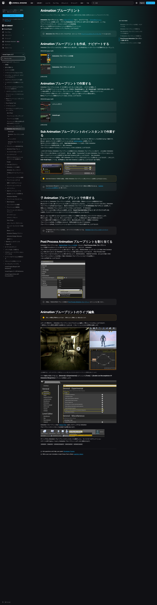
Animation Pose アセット (13, 149)
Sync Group (10, 220)
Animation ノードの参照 (13, 167)
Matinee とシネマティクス (13, 241)
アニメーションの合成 (12, 118)
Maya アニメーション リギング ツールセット (15, 99)
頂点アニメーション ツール (14, 191)
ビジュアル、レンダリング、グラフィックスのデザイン (14, 76)
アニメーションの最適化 (13, 207)
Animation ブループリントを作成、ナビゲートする (131, 25)
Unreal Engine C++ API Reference (14, 271)
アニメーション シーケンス (14, 185)
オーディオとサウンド (10, 247)
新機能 (6, 64)
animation (43, 444)
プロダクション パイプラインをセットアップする (14, 253)
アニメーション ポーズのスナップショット (15, 211)
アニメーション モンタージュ (14, 199)
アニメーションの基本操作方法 (15, 146)
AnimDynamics (78, 141)
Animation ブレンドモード (14, 170)
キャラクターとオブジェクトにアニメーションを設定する (14, 87)
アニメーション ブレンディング (15, 116)
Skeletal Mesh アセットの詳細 (68, 245)
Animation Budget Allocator (14, 236)
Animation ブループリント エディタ (15, 142)
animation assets (78, 444)
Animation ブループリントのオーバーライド (96, 229)
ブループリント (68, 20)
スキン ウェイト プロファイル (14, 223)
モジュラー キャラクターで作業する (15, 226)
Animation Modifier (12, 196)
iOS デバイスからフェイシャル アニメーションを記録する (15, 158)
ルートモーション (11, 214)
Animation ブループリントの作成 (16, 135)
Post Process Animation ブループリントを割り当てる (131, 39)
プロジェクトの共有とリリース (13, 261)
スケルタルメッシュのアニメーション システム (14, 109)
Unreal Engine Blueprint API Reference (12, 267)
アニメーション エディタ (13, 180)
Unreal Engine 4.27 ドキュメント (11, 62)
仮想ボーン (10, 239)
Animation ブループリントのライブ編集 (130, 43)
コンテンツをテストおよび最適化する (14, 257)
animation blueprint (59, 444)
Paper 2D (8, 244)
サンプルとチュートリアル (12, 263)
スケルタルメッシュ (95, 20)
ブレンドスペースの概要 (13, 204)
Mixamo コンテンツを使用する (15, 193)
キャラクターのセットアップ (14, 151)
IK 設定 (9, 162)
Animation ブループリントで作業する (130, 29)
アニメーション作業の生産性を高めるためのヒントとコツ (15, 122)
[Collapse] (3, 86)
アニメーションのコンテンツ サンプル (91, 33)
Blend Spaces (10, 201)
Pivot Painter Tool (11, 103)
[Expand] (3, 64)
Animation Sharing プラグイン (15, 233)
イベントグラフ (12, 139)
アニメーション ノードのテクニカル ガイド (14, 95)
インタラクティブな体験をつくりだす (14, 83)
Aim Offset (10, 113)
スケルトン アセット (12, 217)
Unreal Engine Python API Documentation (12, 275)
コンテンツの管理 (9, 70)
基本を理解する (9, 67)
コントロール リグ (11, 154)
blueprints (50, 444)
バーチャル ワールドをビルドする (13, 72)
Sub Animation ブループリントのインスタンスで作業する (131, 32)
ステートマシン (11, 188)
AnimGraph (11, 131)
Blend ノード (10, 230)
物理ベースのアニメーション (14, 183)
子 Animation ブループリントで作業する (130, 36)
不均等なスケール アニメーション (15, 173)
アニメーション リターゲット (14, 126)
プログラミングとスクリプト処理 (13, 79)
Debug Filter (63, 425)
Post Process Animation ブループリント (79, 302)
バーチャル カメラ (10, 105)
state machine (68, 444)
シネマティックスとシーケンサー (14, 91)
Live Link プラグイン (12, 164)
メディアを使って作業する (12, 249)
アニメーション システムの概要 (15, 177)
